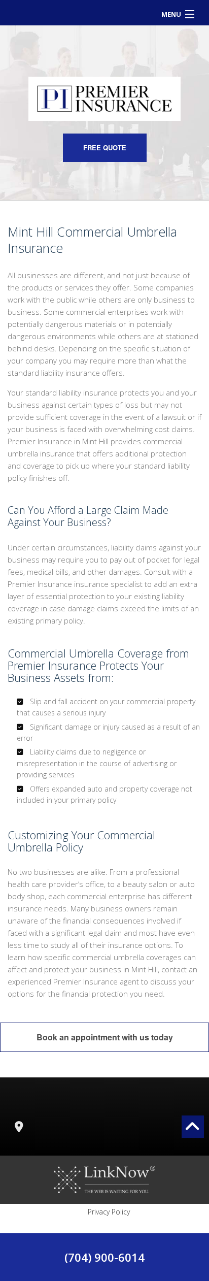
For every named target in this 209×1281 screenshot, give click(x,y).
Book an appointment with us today (105, 1037)
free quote (104, 147)
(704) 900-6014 (104, 1257)
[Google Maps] (19, 1127)
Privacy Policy (109, 1212)
